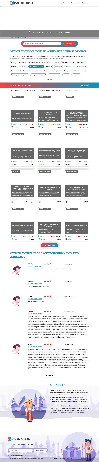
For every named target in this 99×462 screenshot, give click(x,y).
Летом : (70, 70)
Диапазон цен (14, 85)
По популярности (15, 90)
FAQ (32, 444)
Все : (13, 62)
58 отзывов (31, 236)
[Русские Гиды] (21, 3)
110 (32, 239)
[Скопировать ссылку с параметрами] (87, 90)
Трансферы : (61, 70)
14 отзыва (85, 124)
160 (59, 127)
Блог (79, 3)
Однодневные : (27, 70)
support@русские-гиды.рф (17, 455)
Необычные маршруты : (36, 62)
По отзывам (32, 90)
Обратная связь (23, 444)
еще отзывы (49, 375)
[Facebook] (66, 447)
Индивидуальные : (68, 62)
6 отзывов (58, 161)
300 (59, 202)
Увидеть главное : (54, 75)
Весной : (49, 66)
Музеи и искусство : (53, 62)
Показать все (49, 79)
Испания (17, 37)
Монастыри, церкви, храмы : (19, 75)
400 (86, 202)
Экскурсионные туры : (36, 66)
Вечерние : (58, 66)
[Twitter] (71, 447)
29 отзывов (58, 124)
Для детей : (76, 75)
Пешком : (14, 66)
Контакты (85, 3)
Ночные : (23, 66)
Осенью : (66, 75)
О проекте (12, 444)
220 (32, 127)
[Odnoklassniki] (75, 447)
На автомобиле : (49, 70)
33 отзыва (31, 161)
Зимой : (38, 70)
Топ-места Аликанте (35, 266)
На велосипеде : (81, 66)
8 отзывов (85, 161)
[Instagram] (83, 447)
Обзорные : (22, 62)
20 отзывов (31, 124)
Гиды (84, 85)
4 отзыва (58, 236)
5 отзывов (58, 199)
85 (80, 127)
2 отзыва (85, 199)
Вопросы (74, 3)
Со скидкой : (80, 70)
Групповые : (81, 62)
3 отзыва (85, 236)
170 (86, 239)
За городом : (69, 66)
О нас (60, 3)
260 (86, 164)
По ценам (24, 90)
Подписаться (40, 450)
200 (59, 239)
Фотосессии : (15, 70)
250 (59, 164)
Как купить (66, 3)
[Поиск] (67, 90)
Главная (12, 37)
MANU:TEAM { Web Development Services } (31, 458)
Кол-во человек (27, 85)
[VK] (79, 447)
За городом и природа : (39, 75)
